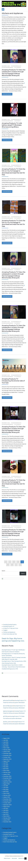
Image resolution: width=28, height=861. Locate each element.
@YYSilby (5, 716)
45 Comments (17, 120)
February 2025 (6, 772)
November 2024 (7, 778)
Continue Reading (7, 94)
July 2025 (5, 763)
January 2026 (6, 751)
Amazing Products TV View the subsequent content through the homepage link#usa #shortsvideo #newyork (13, 72)
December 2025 (7, 753)
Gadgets (5, 630)
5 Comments (17, 323)
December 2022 (7, 821)
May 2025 (5, 766)
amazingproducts (17, 66)
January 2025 (6, 774)
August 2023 (6, 806)
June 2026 (5, 742)
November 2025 (7, 755)
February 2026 (6, 749)
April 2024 (5, 791)
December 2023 (7, 799)
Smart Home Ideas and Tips (10, 634)
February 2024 (6, 795)
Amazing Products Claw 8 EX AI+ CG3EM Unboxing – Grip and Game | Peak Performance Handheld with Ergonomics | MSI (13, 666)
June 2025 (5, 765)
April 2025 (5, 768)
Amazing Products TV (8, 626)
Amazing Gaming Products (9, 624)
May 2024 (5, 789)
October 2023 (6, 802)
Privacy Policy (7, 858)
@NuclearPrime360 (8, 700)
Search (3, 570)
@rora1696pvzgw (7, 705)
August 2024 (6, 783)
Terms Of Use (21, 858)
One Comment (17, 477)
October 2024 (6, 780)
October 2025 (6, 757)
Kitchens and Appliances (7, 67)
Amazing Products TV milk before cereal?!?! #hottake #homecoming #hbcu (12, 125)
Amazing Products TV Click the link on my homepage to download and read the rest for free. (13, 172)
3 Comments (17, 269)
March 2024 (6, 793)
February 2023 (6, 818)
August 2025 (6, 761)
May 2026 (5, 744)
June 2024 (5, 787)
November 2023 (7, 801)
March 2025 (6, 770)
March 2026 (6, 747)
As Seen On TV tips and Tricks (10, 628)
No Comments (17, 67)
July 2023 (5, 808)
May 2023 (5, 812)
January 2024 (6, 797)
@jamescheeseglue (8, 711)
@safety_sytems (7, 721)
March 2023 (6, 816)
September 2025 (7, 759)
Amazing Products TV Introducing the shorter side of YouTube (13, 381)
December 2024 (7, 776)
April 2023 (5, 814)
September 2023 (7, 804)
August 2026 (6, 738)
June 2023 (5, 810)
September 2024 (7, 782)
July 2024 (5, 785)
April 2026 (5, 746)
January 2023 (6, 820)
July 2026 (5, 740)
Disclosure (14, 858)
